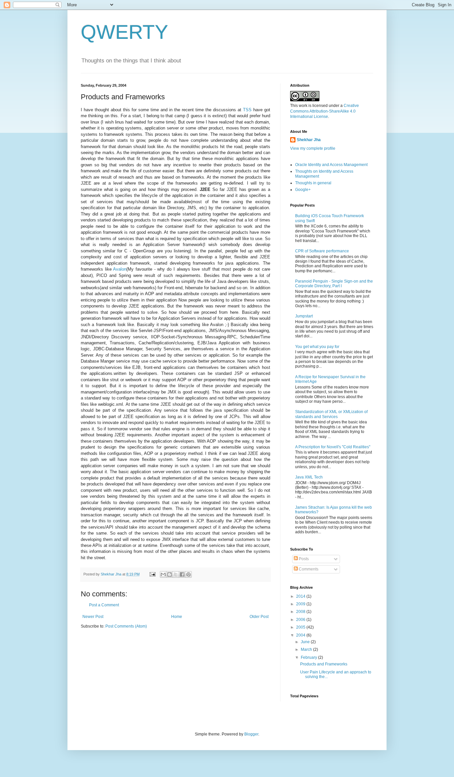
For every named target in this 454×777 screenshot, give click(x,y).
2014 (301, 596)
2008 (301, 611)
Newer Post (92, 616)
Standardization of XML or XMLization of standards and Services (331, 414)
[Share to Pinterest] (188, 574)
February (309, 657)
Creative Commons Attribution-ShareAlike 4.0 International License (324, 111)
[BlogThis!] (169, 574)
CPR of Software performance (322, 251)
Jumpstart (304, 316)
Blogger (251, 734)
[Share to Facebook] (182, 574)
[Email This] (163, 574)
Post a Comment (104, 605)
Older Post (259, 616)
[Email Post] (152, 574)
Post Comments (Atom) (126, 626)
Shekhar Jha (309, 139)
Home (176, 616)
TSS (247, 109)
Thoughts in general (313, 183)
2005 (301, 627)
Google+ (303, 189)
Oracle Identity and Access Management (331, 164)
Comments (308, 569)
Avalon (119, 269)
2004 (301, 635)
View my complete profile (312, 148)
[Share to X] (175, 574)
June (306, 642)
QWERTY (124, 32)
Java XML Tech (309, 477)
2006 (301, 619)
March (307, 649)
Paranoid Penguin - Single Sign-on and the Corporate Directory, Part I (334, 283)
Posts (303, 559)
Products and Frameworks (323, 664)
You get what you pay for (317, 346)
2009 (301, 604)
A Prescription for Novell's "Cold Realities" (332, 447)
